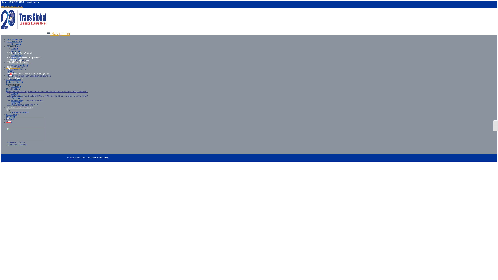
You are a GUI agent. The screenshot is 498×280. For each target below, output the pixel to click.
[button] (58, 34)
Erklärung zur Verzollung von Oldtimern (25, 100)
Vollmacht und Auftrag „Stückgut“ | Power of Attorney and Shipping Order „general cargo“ (47, 96)
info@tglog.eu (32, 2)
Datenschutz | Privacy (17, 145)
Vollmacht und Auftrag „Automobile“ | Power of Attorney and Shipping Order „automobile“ (47, 91)
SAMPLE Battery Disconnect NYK (22, 105)
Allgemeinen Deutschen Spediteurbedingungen (29, 76)
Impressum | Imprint (16, 142)
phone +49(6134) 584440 (12, 2)
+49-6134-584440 (19, 67)
